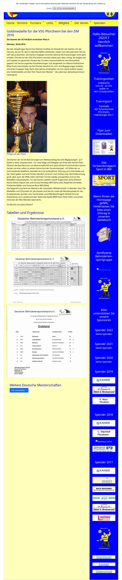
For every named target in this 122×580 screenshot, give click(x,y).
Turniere (35, 23)
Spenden (99, 23)
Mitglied (64, 23)
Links (49, 23)
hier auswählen (18, 390)
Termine (22, 23)
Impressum (103, 557)
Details (49, 8)
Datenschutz (104, 571)
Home (10, 23)
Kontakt (104, 564)
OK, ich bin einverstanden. (64, 8)
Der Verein (81, 23)
